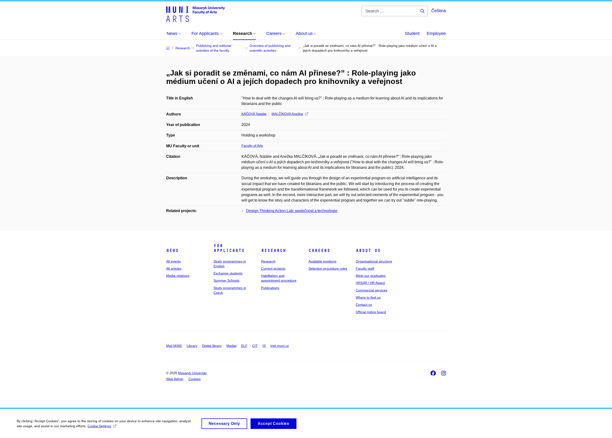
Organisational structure (374, 261)
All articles (173, 268)
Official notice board (371, 312)
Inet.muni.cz (279, 346)
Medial (231, 346)
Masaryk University (192, 373)
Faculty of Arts (252, 146)
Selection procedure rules (327, 268)
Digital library (212, 346)
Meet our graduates (371, 276)
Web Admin (174, 379)
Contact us (364, 305)
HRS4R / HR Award (370, 283)
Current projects (273, 268)
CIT (255, 346)
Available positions (322, 261)
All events (173, 261)
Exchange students (227, 273)
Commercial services (371, 290)
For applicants (229, 248)
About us (368, 250)
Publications (270, 288)
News (172, 250)
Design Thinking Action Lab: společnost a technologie (291, 211)
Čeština (438, 10)
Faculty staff (365, 268)
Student (412, 33)
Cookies (194, 379)
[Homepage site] (195, 14)
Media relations (177, 276)
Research (273, 250)
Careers (319, 250)
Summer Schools (226, 280)
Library (192, 346)
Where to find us (368, 297)
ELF (244, 346)
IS (264, 346)
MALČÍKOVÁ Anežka (287, 114)
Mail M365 (174, 346)
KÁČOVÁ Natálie (254, 114)
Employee (436, 33)
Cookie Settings (99, 426)
